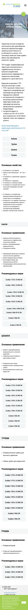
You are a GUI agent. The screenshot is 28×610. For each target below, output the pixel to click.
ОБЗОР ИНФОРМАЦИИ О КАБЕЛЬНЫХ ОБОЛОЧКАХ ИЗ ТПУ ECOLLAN (13, 128)
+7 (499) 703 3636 (9, 595)
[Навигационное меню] (25, 5)
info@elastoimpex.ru (10, 593)
